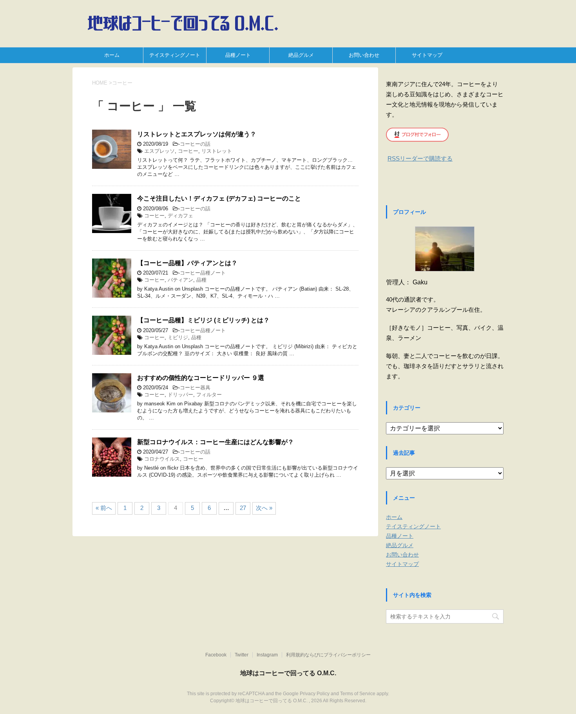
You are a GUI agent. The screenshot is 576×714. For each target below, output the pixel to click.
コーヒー (188, 151)
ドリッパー (180, 395)
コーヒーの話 (195, 144)
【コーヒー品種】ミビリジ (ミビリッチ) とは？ (203, 320)
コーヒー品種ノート (203, 273)
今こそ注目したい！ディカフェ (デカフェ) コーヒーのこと (219, 198)
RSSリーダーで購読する (420, 158)
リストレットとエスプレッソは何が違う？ (196, 134)
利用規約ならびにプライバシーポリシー (328, 655)
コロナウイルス (162, 459)
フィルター (209, 395)
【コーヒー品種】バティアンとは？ (187, 263)
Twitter (241, 655)
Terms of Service (357, 693)
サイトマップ (427, 55)
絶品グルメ (301, 55)
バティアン (180, 280)
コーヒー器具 (195, 387)
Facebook (215, 655)
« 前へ (104, 507)
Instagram (267, 655)
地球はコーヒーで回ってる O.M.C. (288, 673)
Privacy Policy (315, 693)
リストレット (216, 151)
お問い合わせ (364, 55)
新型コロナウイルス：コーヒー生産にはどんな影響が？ (215, 442)
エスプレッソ (159, 151)
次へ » (264, 507)
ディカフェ (180, 216)
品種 (201, 280)
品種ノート (238, 55)
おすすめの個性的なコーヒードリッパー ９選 (200, 377)
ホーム (112, 55)
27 (243, 507)
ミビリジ (178, 337)
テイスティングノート (174, 55)
